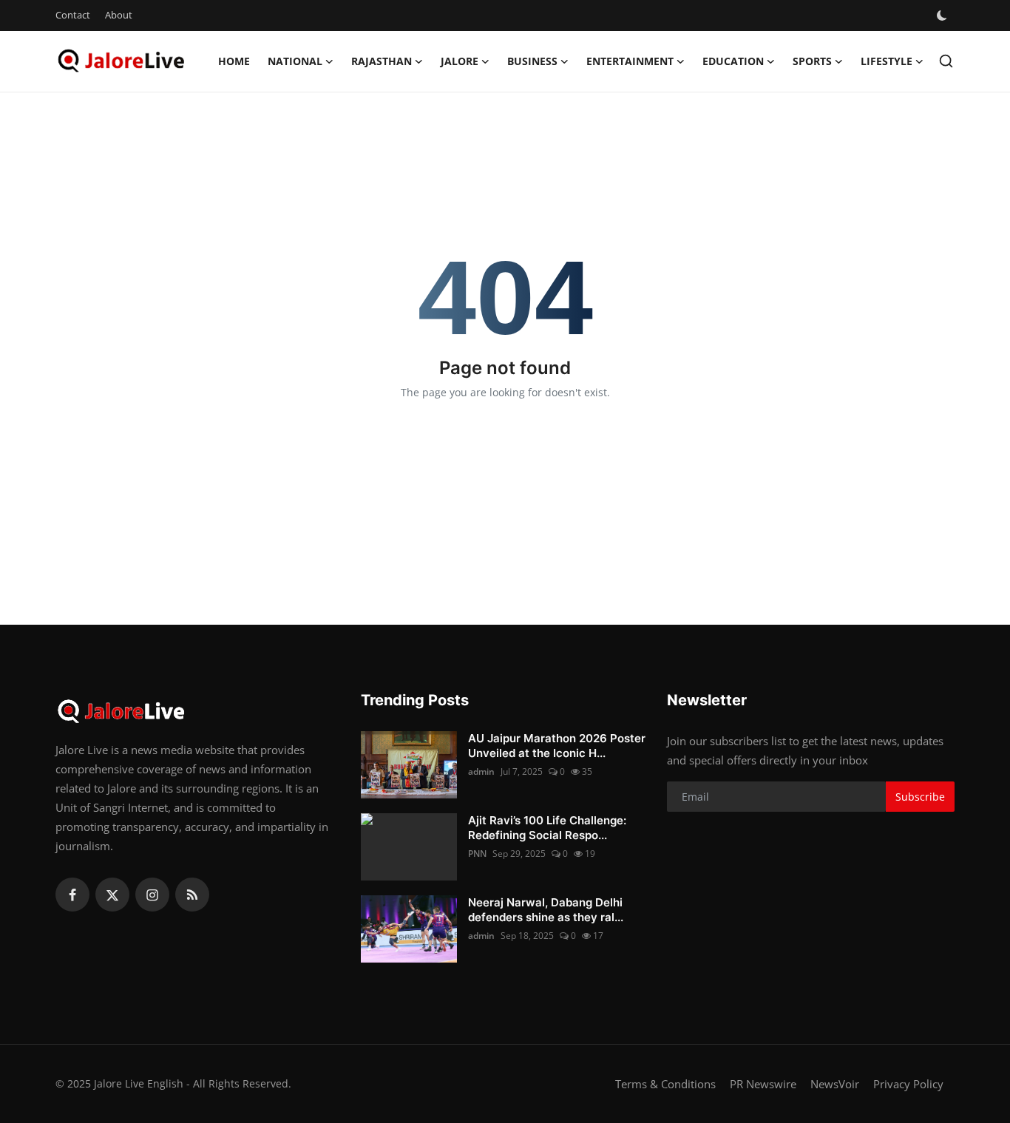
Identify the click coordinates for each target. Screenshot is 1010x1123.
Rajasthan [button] (381, 61)
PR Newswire (763, 1083)
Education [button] (733, 61)
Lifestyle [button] (886, 61)
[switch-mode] (943, 15)
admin (481, 771)
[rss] (192, 895)
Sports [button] (812, 61)
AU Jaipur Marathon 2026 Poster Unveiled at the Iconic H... (556, 745)
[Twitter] (112, 895)
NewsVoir (834, 1083)
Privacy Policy (908, 1083)
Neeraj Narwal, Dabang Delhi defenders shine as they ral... (545, 909)
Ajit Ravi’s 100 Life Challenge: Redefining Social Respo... (547, 827)
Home (234, 61)
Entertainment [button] (630, 61)
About (118, 14)
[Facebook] (72, 895)
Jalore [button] (459, 61)
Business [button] (532, 61)
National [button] (295, 61)
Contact (72, 14)
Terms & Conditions (665, 1083)
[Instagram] (152, 895)
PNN (477, 853)
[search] (946, 61)
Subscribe (920, 797)
